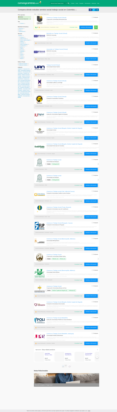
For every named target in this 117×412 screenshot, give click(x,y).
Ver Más (19, 97)
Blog (98, 3)
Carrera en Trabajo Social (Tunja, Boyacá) (59, 207)
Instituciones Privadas (24, 63)
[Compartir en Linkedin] (97, 9)
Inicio (35, 14)
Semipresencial (22, 31)
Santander (22, 42)
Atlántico (22, 41)
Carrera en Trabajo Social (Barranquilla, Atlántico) (61, 239)
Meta (21, 52)
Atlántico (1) (55, 258)
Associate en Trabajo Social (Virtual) (57, 49)
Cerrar (89, 410)
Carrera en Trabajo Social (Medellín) (57, 318)
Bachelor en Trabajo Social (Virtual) (57, 33)
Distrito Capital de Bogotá (25, 40)
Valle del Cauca (23, 38)
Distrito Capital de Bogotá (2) (59, 290)
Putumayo (22, 51)
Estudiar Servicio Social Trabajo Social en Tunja (55, 213)
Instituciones (94, 3)
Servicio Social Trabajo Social (43, 14)
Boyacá (21, 58)
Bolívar (21, 47)
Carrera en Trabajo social (54, 160)
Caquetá (22, 57)
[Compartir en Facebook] (90, 9)
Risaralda (22, 50)
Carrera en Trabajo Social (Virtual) (56, 17)
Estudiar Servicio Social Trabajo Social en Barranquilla (57, 245)
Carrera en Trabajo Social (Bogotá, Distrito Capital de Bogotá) (64, 128)
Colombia (20, 35)
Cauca (21, 55)
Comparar (95, 17)
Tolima (21, 48)
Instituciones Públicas (24, 65)
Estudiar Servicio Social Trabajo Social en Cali (55, 197)
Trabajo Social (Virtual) (53, 65)
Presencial (21, 28)
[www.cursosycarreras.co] (29, 3)
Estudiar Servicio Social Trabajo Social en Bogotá (56, 134)
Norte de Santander (24, 44)
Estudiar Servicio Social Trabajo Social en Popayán (56, 228)
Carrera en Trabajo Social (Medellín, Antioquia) (60, 333)
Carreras (72, 3)
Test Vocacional (87, 3)
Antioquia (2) (55, 164)
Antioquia (22, 37)
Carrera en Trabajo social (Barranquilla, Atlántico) (61, 270)
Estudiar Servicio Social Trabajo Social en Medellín (56, 324)
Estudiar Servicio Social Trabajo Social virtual (55, 24)
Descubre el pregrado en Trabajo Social (43, 385)
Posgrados (81, 3)
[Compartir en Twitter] (93, 9)
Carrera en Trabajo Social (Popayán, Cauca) (59, 223)
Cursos (77, 3)
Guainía (21, 54)
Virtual (20, 30)
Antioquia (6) (55, 179)
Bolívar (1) (62, 258)
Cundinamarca (23, 45)
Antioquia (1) (72, 290)
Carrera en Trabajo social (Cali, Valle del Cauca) (60, 191)
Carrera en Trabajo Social (54, 254)
